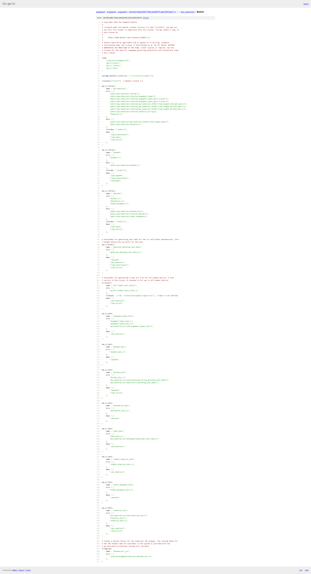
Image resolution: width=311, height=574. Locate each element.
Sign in (306, 4)
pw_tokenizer (188, 11)
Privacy (21, 570)
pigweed (100, 11)
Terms (28, 570)
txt (300, 570)
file (146, 18)
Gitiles (14, 570)
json (307, 570)
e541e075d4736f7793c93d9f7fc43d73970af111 (152, 11)
